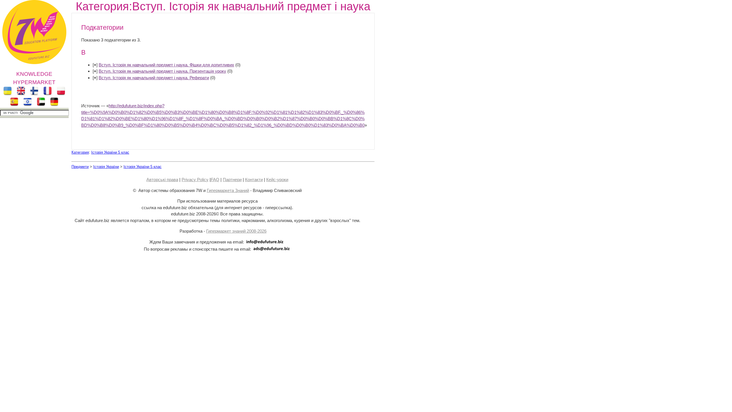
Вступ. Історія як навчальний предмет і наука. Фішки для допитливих (166, 64)
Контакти (254, 179)
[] (95, 64)
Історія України (106, 167)
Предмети (80, 167)
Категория (80, 152)
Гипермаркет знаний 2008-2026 (236, 231)
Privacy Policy (195, 179)
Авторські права (162, 179)
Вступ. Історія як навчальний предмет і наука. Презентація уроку (162, 71)
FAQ (215, 179)
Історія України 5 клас (110, 152)
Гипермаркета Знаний (228, 190)
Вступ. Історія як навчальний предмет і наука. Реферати (154, 77)
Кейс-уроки (277, 179)
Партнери (232, 179)
